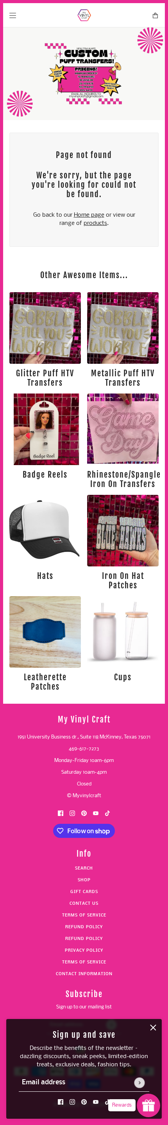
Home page (89, 215)
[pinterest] (84, 1102)
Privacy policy (84, 951)
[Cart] (155, 15)
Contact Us (84, 904)
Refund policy (84, 927)
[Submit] (139, 1082)
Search (84, 868)
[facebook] (60, 1102)
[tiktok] (107, 1102)
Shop (84, 880)
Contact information (84, 974)
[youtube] (96, 1102)
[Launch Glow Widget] (148, 1105)
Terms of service (84, 962)
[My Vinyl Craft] (84, 15)
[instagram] (72, 1102)
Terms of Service (84, 915)
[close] (153, 1028)
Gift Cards (84, 892)
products (95, 223)
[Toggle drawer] (12, 15)
